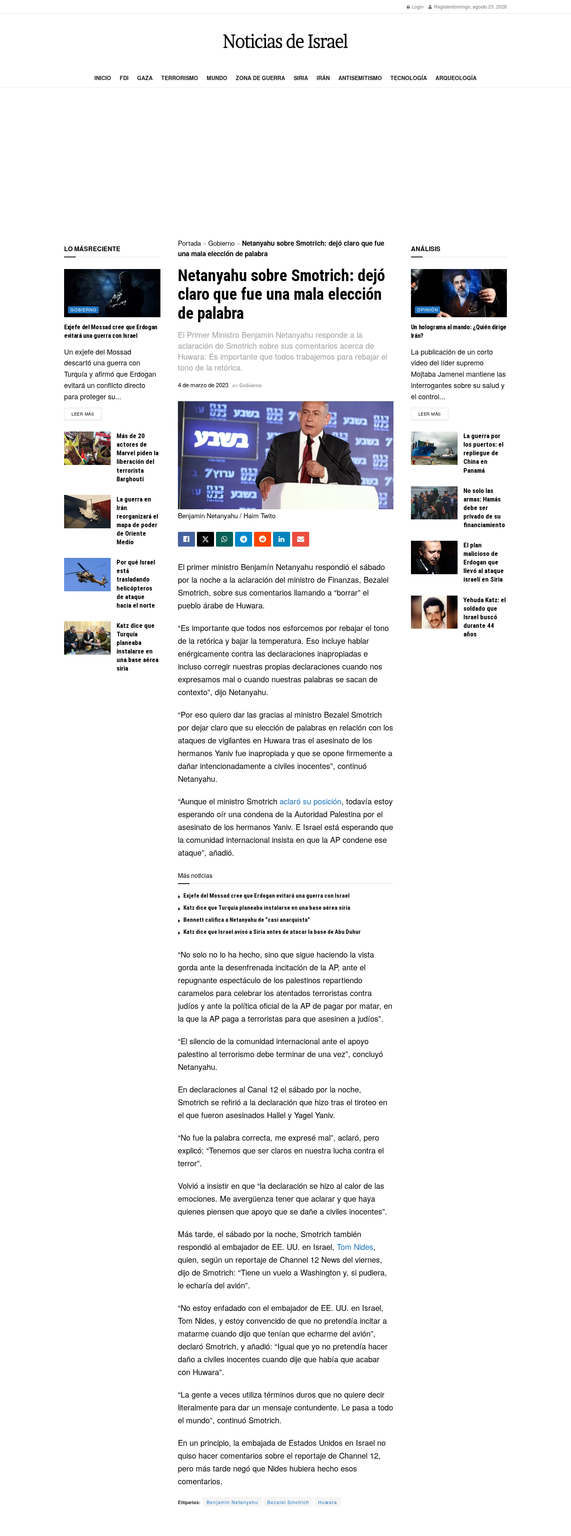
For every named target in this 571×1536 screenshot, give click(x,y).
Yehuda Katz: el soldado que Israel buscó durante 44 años (484, 617)
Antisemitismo (360, 78)
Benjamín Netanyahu (232, 1502)
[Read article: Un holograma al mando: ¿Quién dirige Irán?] (459, 293)
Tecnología (408, 78)
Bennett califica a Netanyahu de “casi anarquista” (246, 919)
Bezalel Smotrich (288, 1502)
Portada (189, 243)
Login (417, 6)
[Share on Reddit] (262, 539)
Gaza (145, 78)
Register (442, 6)
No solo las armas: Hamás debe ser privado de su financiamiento (484, 508)
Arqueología (456, 78)
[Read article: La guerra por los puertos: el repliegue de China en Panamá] (434, 448)
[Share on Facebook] (186, 539)
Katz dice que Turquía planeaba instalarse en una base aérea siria (266, 907)
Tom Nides (355, 1246)
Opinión (427, 309)
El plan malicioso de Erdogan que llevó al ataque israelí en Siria (483, 562)
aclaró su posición (310, 801)
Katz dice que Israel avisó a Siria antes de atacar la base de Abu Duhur (272, 931)
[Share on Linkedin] (281, 539)
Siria (301, 78)
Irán (323, 78)
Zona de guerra (260, 78)
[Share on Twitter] (205, 539)
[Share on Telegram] (243, 539)
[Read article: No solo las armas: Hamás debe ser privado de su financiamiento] (434, 503)
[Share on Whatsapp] (224, 539)
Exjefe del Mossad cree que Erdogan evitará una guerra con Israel (266, 895)
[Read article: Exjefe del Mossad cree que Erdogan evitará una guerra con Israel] (112, 293)
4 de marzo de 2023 (203, 385)
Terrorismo (179, 78)
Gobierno (221, 243)
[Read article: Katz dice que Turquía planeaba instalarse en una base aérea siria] (87, 638)
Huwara (327, 1502)
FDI (124, 78)
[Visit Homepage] (285, 41)
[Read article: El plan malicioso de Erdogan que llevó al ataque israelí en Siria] (434, 557)
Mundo (217, 78)
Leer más (86, 413)
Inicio (102, 78)
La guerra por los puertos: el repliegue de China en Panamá (483, 453)
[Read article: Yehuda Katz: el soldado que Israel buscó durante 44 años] (434, 612)
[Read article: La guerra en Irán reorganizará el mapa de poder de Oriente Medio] (87, 511)
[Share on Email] (300, 539)
